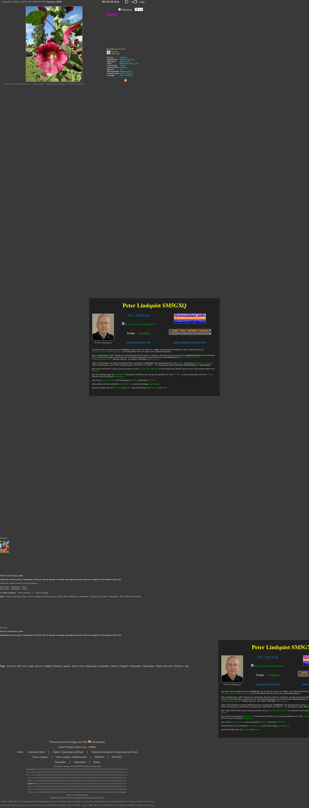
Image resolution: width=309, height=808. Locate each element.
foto (19, 596)
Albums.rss (30, 789)
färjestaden (15, 587)
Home (66, 798)
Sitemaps (66, 766)
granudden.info (254, 726)
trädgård (38, 596)
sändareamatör (237, 722)
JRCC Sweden (185, 357)
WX (76, 766)
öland (24, 587)
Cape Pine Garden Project (11, 583)
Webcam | (88, 766)
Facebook (246, 729)
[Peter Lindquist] (232, 682)
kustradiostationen (228, 693)
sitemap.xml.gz (96, 766)
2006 (41, 769)
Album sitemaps (31, 775)
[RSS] (125, 80)
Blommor (129, 596)
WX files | (82, 766)
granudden (4, 587)
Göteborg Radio (243, 693)
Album (72, 766)
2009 (53, 769)
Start (74, 795)
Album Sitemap (33, 792)
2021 (100, 769)
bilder (12, 801)
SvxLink (151, 805)
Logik (69, 805)
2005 (37, 769)
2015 (76, 769)
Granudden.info (57, 766)
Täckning (97, 805)
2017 (84, 769)
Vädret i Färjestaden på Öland (68, 752)
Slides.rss (31, 786)
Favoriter (125, 769)
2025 (116, 769)
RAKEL (199, 363)
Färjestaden (16, 589)
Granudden (4, 589)
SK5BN (62, 805)
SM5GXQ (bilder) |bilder (68, 801)
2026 (120, 769)
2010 (56, 769)
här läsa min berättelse (278, 710)
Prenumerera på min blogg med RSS (68, 742)
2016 (80, 769)
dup (187, 666)
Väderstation (248, 718)
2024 (112, 769)
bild (15, 596)
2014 (72, 769)
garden (54, 596)
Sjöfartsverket (282, 701)
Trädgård (93, 596)
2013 (68, 769)
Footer (26, 583)
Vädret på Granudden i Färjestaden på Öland (114, 752)
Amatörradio (5, 805)
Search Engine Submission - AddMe (77, 747)
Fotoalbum (177, 374)
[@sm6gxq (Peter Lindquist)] (264, 675)
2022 (103, 769)
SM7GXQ (281, 722)
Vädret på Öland (36, 752)
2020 (96, 769)
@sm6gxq (273, 675)
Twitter (260, 675)
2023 (108, 769)
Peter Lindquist (24, 593)
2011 (60, 769)
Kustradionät (208, 363)
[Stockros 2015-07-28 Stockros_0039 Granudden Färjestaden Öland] (54, 81)
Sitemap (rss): (31, 772)
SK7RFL (77, 805)
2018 (88, 769)
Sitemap (33, 583)
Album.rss (31, 778)
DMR (13, 805)
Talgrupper (21, 805)
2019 (92, 769)
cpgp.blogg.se (283, 726)
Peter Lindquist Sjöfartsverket (71, 757)
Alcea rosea (115, 54)
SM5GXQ (264, 722)
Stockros (9, 596)
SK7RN (107, 805)
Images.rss (31, 781)
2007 (45, 769)
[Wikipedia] (108, 54)
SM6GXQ (36, 801)
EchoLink (31, 805)
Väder (20, 752)
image (24, 596)
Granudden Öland (87, 801)
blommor (46, 596)
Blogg (78, 798)
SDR (144, 805)
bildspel (224, 712)
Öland (25, 589)
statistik (180, 363)
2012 (64, 769)
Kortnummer (42, 805)
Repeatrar (53, 805)
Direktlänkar (99, 742)
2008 (49, 769)
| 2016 (82, 792)
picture (31, 596)
